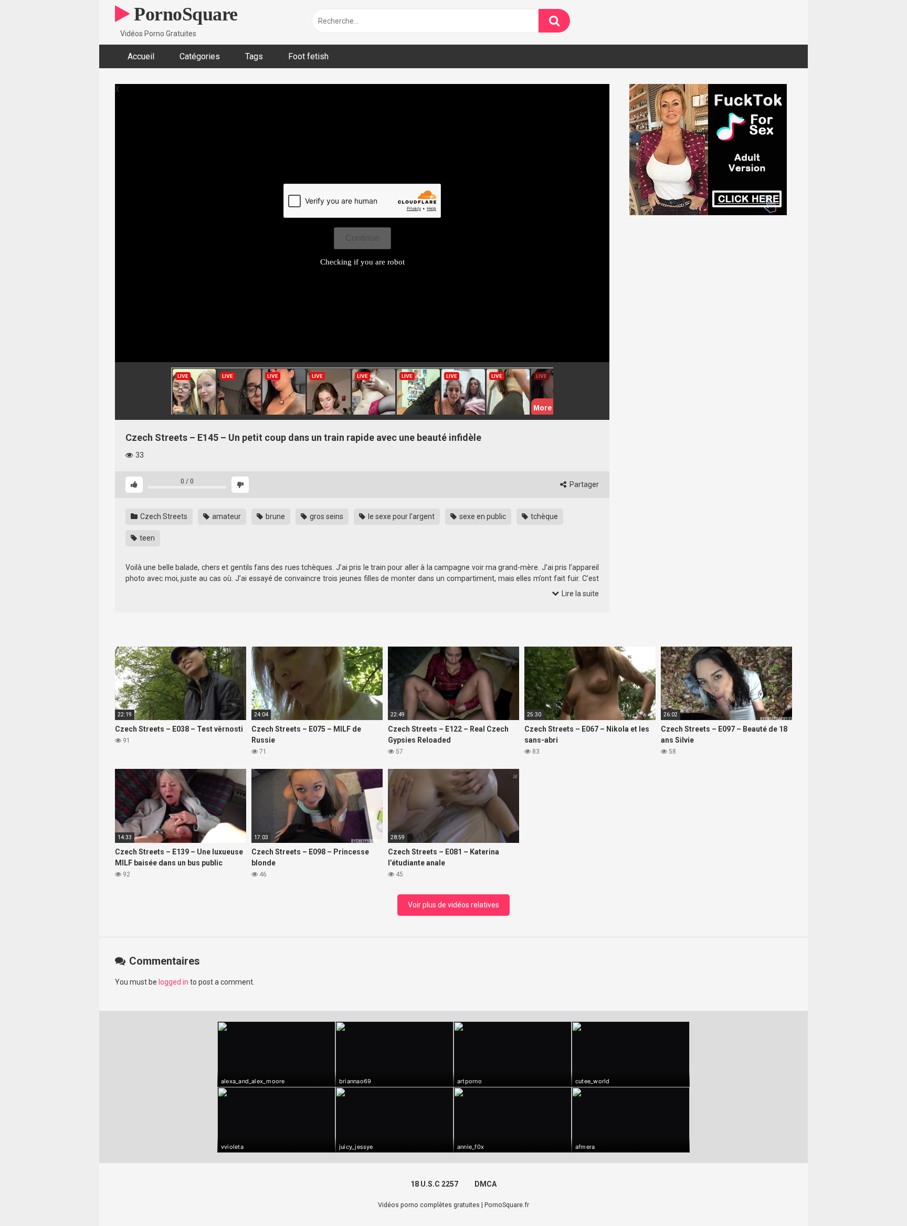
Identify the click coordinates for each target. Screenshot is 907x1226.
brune (274, 516)
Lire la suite (579, 593)
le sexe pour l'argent (400, 516)
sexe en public (482, 516)
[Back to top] (872, 1194)
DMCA (485, 1184)
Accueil (141, 56)
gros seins (325, 516)
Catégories (200, 56)
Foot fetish (308, 56)
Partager (583, 484)
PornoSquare (184, 14)
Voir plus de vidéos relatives (453, 905)
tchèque (543, 516)
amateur (225, 516)
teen (146, 538)
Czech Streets (163, 516)
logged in (173, 982)
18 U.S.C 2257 (434, 1184)
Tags (254, 56)
